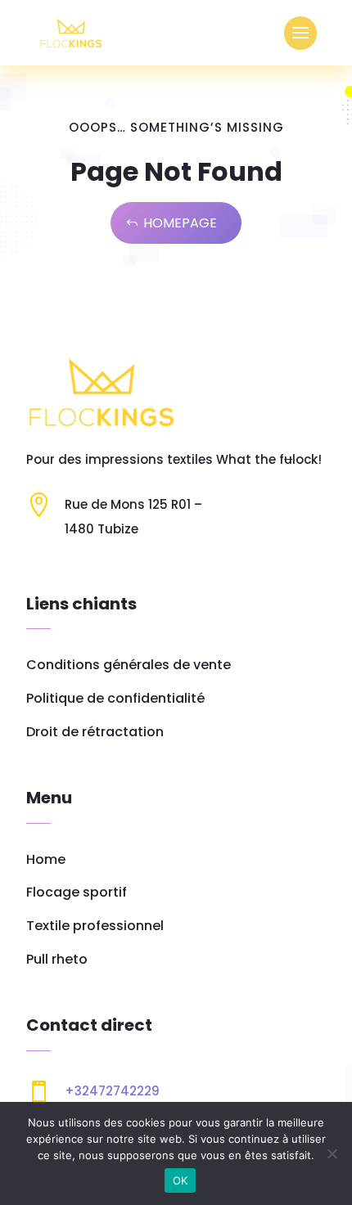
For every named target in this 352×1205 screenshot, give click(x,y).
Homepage (180, 223)
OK (180, 1180)
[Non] (331, 1153)
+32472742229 (112, 1090)
